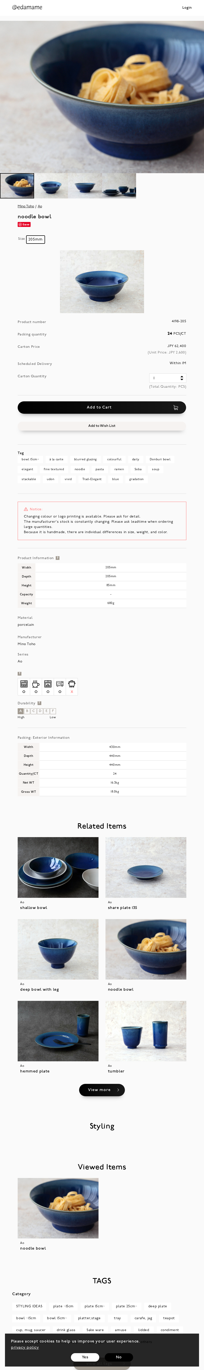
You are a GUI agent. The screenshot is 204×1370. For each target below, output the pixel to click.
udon (50, 479)
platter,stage (89, 1318)
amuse (120, 1330)
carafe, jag (143, 1318)
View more (99, 1090)
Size (21, 239)
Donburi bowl (160, 459)
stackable (29, 479)
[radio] (36, 239)
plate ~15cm (63, 1306)
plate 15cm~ (95, 1306)
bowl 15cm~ (30, 459)
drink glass (66, 1330)
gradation (136, 479)
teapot (169, 1318)
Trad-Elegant (92, 479)
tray (117, 1318)
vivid (68, 479)
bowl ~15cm (26, 1318)
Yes (85, 1357)
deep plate (157, 1306)
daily (135, 459)
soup (155, 469)
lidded (143, 1330)
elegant (27, 469)
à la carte (57, 459)
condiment (170, 1330)
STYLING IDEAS (29, 1306)
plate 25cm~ (126, 1306)
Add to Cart (99, 408)
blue (115, 479)
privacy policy (25, 1348)
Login (187, 8)
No (119, 1357)
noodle (80, 469)
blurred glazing (85, 459)
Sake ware (95, 1330)
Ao (40, 206)
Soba (138, 469)
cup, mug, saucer (31, 1330)
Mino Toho (26, 206)
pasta (100, 469)
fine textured (54, 469)
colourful (114, 459)
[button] (102, 426)
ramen (119, 469)
